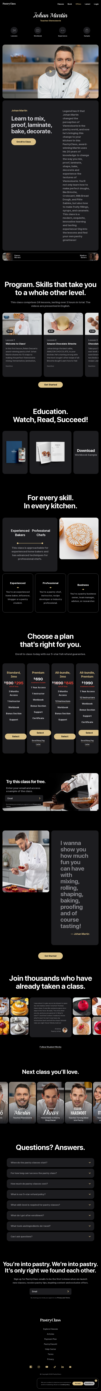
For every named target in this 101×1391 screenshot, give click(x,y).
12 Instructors (62, 701)
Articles (50, 1334)
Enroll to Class (24, 142)
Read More (89, 1383)
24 (14, 30)
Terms (50, 1354)
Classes (60, 4)
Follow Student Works (50, 1047)
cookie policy (64, 1384)
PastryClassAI (50, 1344)
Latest (87, 4)
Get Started (50, 384)
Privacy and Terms (63, 1298)
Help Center (50, 1349)
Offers (78, 4)
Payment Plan (50, 1339)
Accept (78, 1383)
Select (15, 736)
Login (96, 4)
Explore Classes (50, 1329)
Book (70, 4)
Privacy (50, 1359)
